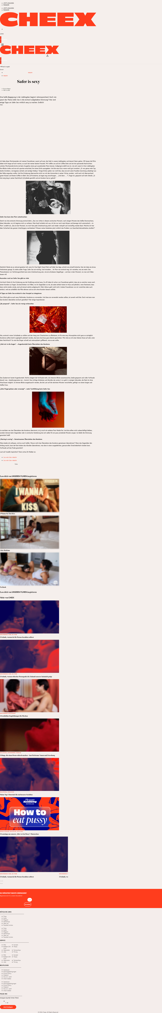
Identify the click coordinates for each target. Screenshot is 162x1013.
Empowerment (4, 634)
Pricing (15, 952)
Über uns (5, 923)
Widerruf (5, 975)
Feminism (18, 752)
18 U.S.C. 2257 (7, 977)
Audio (5, 918)
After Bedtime (5, 550)
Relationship (12, 713)
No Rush (3, 587)
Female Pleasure (4, 831)
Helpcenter (6, 950)
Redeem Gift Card (7, 947)
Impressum (6, 970)
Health (30, 72)
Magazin (6, 5)
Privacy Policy (7, 973)
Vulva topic (20, 831)
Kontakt (16, 945)
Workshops (6, 921)
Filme (4, 916)
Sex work (14, 634)
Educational (3, 752)
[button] (4, 1001)
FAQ (4, 945)
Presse (15, 946)
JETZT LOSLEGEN (8, 3)
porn (9, 634)
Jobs (4, 952)
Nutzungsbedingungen (9, 971)
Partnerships (17, 950)
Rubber (31, 452)
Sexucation (11, 792)
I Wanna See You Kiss (7, 514)
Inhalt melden (7, 978)
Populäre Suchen (8, 925)
